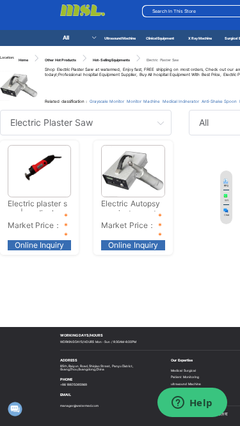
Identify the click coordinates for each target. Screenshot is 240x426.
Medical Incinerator (181, 101)
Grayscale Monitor (107, 101)
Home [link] (23, 60)
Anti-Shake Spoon (219, 101)
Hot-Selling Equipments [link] (111, 60)
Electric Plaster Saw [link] (163, 60)
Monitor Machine (143, 101)
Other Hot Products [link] (60, 60)
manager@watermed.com (79, 405)
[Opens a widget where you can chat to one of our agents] (192, 404)
